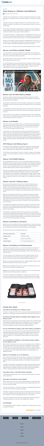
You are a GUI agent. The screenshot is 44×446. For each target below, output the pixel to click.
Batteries (6, 417)
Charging (15, 417)
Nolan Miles (8, 13)
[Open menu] (42, 2)
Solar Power (25, 417)
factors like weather (17, 66)
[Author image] (3, 14)
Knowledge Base (36, 417)
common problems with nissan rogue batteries (14, 330)
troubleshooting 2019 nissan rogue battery (18, 344)
